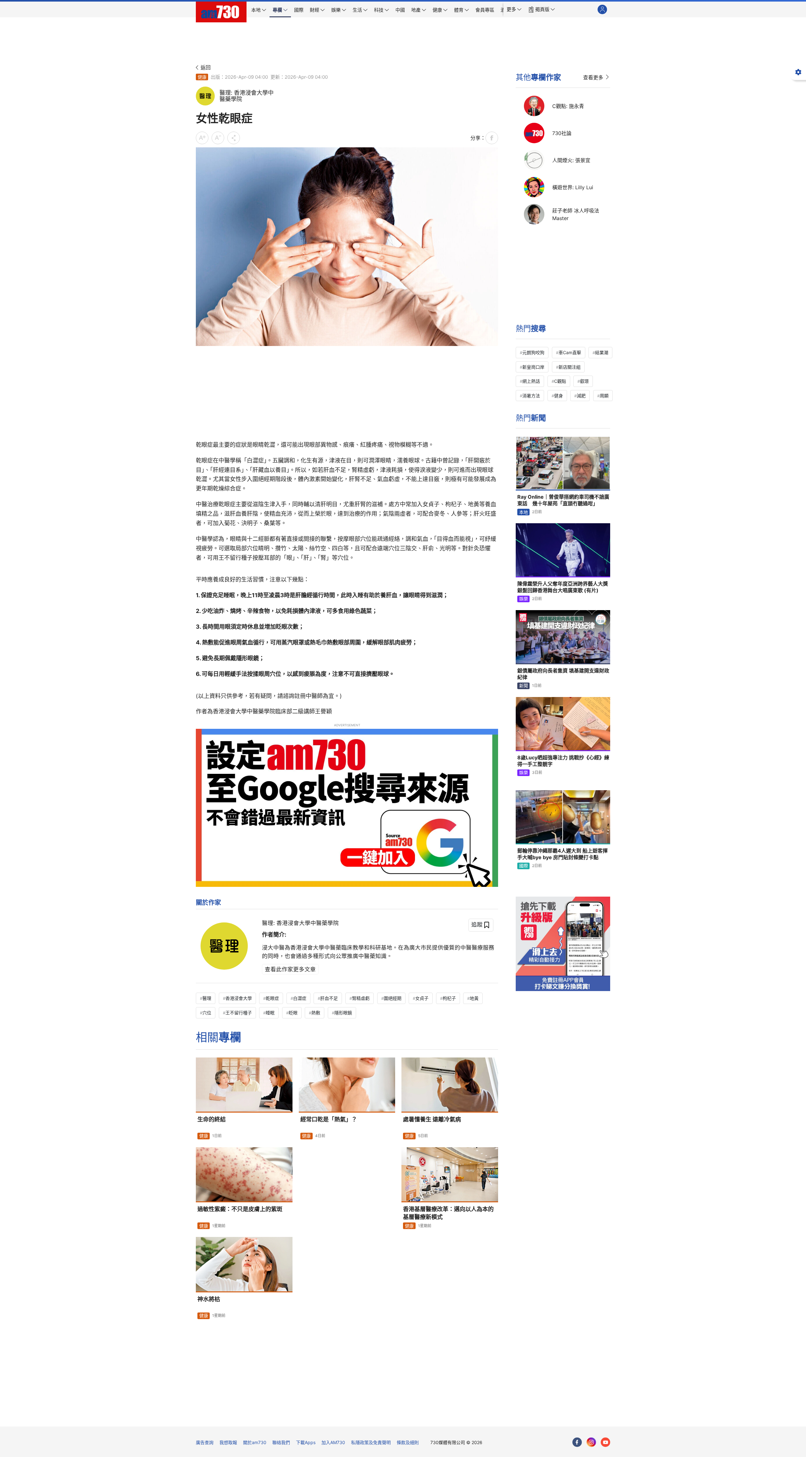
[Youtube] (605, 1442)
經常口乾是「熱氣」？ (328, 1119)
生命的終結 (211, 1119)
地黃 (474, 998)
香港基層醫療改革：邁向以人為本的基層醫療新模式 (448, 1213)
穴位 (206, 1012)
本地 (523, 512)
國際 (523, 865)
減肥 (581, 395)
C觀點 (560, 381)
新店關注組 (570, 367)
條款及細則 (408, 1442)
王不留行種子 (238, 1012)
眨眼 (293, 1012)
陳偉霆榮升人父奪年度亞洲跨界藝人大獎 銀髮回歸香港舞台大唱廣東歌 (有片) (562, 587)
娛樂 (523, 598)
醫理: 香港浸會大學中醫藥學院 (300, 923)
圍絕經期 (392, 998)
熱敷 (315, 1012)
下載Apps (305, 1442)
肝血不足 (329, 998)
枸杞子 (449, 998)
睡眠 (270, 1012)
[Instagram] (591, 1442)
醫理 (206, 998)
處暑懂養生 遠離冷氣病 (432, 1119)
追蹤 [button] (477, 924)
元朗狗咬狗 (533, 352)
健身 (558, 395)
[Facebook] (577, 1442)
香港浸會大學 (238, 998)
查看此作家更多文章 (290, 969)
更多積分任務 (436, 1417)
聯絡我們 (281, 1442)
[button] (514, 9)
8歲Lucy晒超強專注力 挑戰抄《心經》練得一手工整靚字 (563, 761)
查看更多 (593, 77)
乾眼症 (272, 998)
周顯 (604, 395)
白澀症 (299, 998)
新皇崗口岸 (533, 367)
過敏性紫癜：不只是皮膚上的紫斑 (239, 1209)
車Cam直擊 (570, 352)
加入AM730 (333, 1442)
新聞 (523, 685)
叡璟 (584, 381)
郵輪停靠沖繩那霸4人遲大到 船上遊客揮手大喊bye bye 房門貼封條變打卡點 (562, 854)
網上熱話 (531, 381)
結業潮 (601, 352)
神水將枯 (208, 1299)
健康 (202, 77)
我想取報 (228, 1442)
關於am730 (254, 1442)
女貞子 (422, 998)
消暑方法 (531, 395)
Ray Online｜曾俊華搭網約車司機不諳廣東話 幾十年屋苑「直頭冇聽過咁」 (563, 500)
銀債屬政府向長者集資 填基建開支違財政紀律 (563, 674)
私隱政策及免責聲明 (371, 1442)
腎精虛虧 (361, 998)
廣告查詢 (204, 1442)
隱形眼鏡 (343, 1012)
